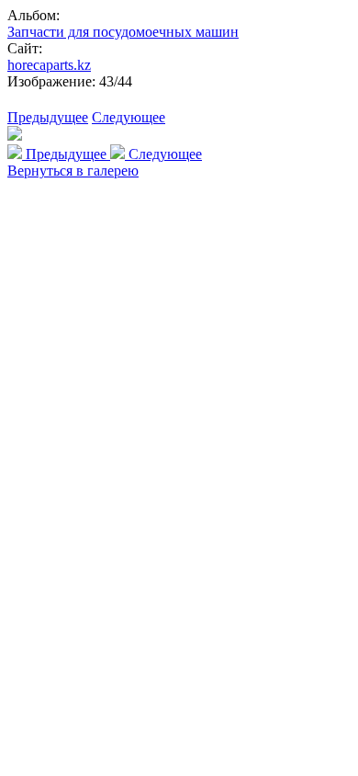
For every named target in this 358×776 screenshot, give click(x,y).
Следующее (128, 117)
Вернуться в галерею (73, 170)
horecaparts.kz (49, 65)
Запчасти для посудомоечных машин (123, 32)
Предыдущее (47, 117)
